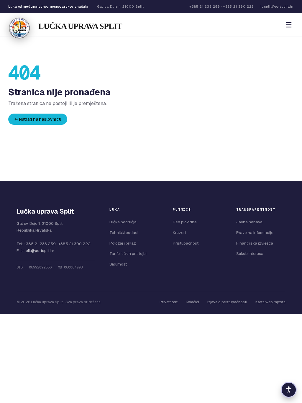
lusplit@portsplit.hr (37, 250)
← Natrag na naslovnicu (37, 119)
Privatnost (169, 301)
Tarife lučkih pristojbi (128, 253)
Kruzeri (179, 232)
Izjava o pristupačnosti (227, 301)
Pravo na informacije (254, 232)
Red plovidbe (185, 222)
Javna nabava (249, 222)
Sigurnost (118, 264)
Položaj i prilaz (122, 243)
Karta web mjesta (270, 301)
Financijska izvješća (254, 243)
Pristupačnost (185, 243)
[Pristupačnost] (289, 390)
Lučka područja (123, 222)
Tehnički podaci (123, 232)
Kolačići (192, 301)
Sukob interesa (249, 253)
